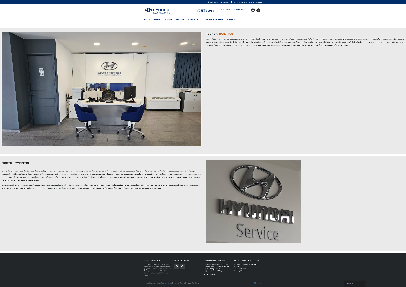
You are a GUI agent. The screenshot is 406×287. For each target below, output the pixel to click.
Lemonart (168, 283)
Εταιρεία (157, 19)
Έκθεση (147, 19)
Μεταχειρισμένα (194, 19)
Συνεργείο (180, 19)
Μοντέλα (168, 19)
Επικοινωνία (231, 19)
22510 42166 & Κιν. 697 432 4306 (219, 2)
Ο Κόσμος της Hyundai (214, 19)
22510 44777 (241, 9)
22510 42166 (207, 11)
